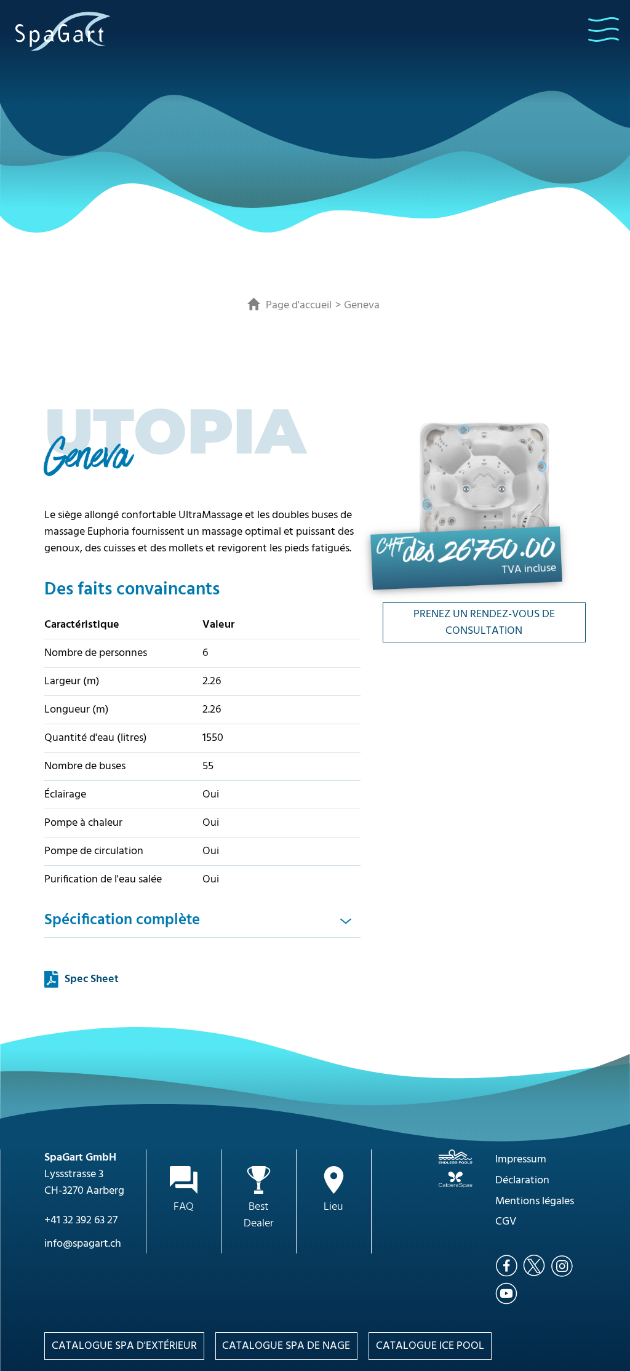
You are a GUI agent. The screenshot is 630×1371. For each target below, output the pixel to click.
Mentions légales (534, 1201)
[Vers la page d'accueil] (63, 30)
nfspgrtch (84, 1244)
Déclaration (522, 1180)
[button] (603, 29)
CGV (505, 1222)
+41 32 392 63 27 (81, 1220)
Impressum (520, 1160)
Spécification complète (122, 920)
